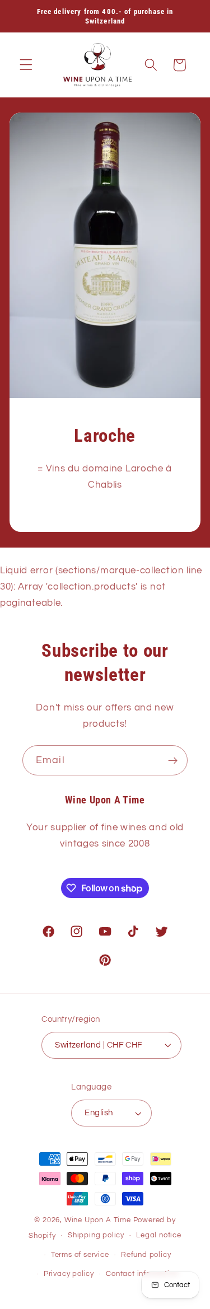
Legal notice (158, 1235)
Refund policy (146, 1255)
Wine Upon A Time (97, 1220)
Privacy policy (69, 1274)
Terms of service (80, 1255)
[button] (26, 65)
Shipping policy (96, 1235)
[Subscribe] (172, 760)
